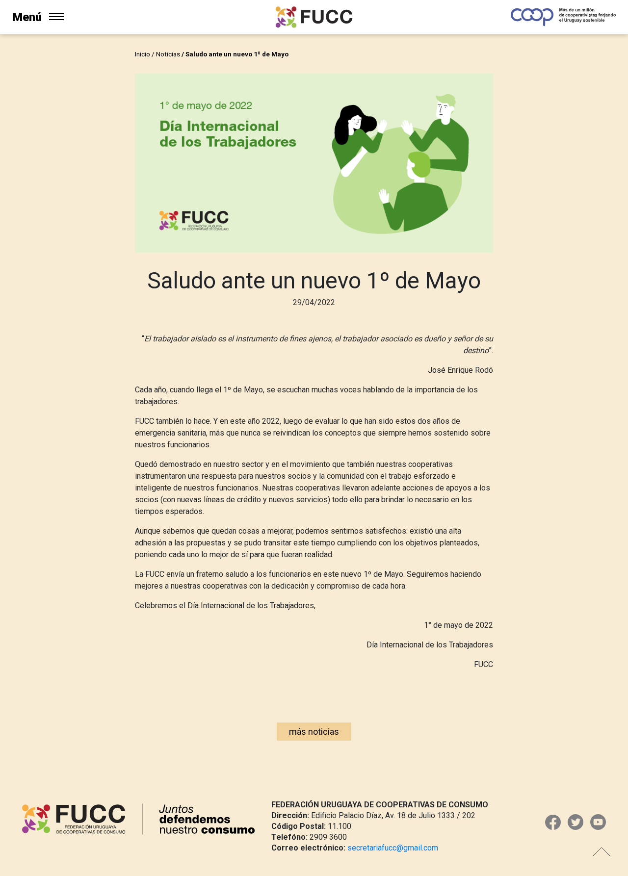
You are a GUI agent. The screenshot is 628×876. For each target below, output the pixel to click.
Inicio (142, 54)
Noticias (168, 54)
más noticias (314, 731)
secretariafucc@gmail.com (392, 847)
